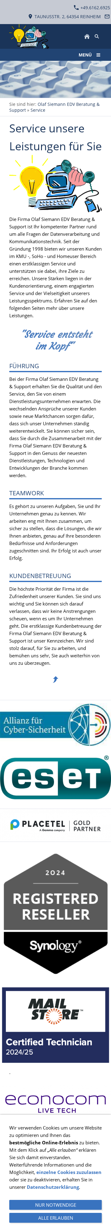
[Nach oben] (55, 679)
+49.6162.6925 (94, 7)
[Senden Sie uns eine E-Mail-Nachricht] (107, 16)
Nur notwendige (55, 1205)
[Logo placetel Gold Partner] (55, 825)
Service (38, 110)
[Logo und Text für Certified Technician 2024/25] (55, 1025)
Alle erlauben (55, 1218)
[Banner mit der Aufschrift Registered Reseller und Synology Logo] (55, 913)
